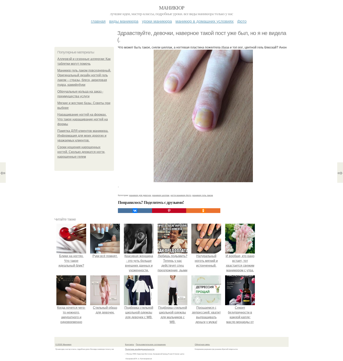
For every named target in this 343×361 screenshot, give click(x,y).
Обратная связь (202, 344)
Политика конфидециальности (139, 349)
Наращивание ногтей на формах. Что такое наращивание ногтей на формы (82, 119)
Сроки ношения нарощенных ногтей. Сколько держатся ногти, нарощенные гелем (81, 151)
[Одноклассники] (203, 210)
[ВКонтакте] (135, 210)
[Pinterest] (169, 210)
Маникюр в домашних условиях (204, 21)
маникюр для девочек (140, 195)
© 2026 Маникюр (63, 344)
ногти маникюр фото (181, 195)
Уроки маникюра (157, 21)
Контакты (129, 344)
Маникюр (171, 7)
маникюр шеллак (160, 195)
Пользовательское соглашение (151, 344)
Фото (242, 21)
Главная (98, 21)
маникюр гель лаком (202, 195)
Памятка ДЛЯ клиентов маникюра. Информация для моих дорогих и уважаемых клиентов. (82, 135)
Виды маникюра (123, 21)
